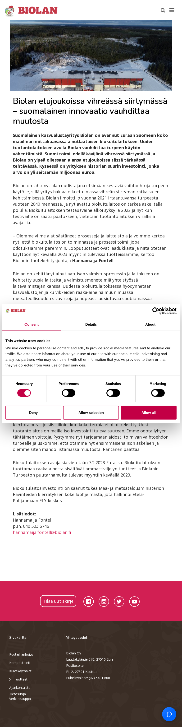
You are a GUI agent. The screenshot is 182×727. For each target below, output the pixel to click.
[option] (91, 55)
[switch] (68, 393)
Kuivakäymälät (20, 671)
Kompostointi (19, 662)
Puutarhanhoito (21, 654)
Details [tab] (91, 324)
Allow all (148, 413)
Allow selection (91, 413)
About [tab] (150, 324)
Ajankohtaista (19, 687)
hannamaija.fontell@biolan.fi (42, 532)
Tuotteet (20, 679)
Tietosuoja (17, 694)
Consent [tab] (31, 324)
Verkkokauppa (20, 698)
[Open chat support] (169, 714)
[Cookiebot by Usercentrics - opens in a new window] (156, 310)
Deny (33, 413)
